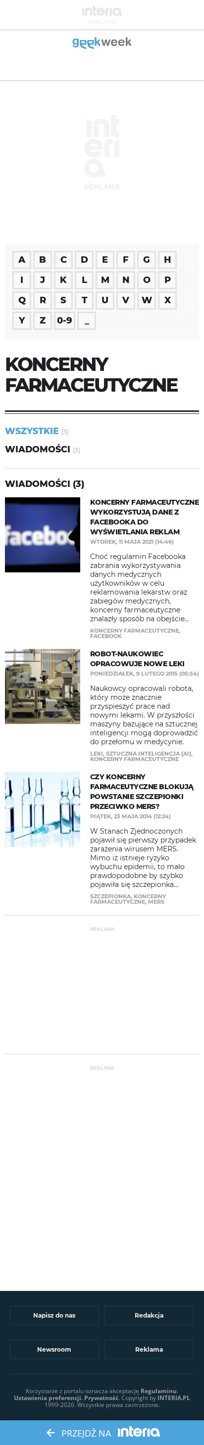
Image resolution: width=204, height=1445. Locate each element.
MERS (156, 901)
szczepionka (110, 896)
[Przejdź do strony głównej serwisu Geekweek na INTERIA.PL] (102, 44)
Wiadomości (37, 449)
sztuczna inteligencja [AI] (148, 753)
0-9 (64, 320)
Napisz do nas (54, 1315)
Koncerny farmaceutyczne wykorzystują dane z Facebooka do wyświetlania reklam (144, 517)
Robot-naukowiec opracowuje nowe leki (137, 658)
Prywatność (101, 1398)
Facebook (106, 636)
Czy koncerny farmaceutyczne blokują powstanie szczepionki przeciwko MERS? (142, 791)
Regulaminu (159, 1391)
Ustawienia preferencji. (48, 1398)
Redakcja (149, 1315)
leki (96, 753)
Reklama (149, 1349)
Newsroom (54, 1349)
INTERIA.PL (173, 1398)
